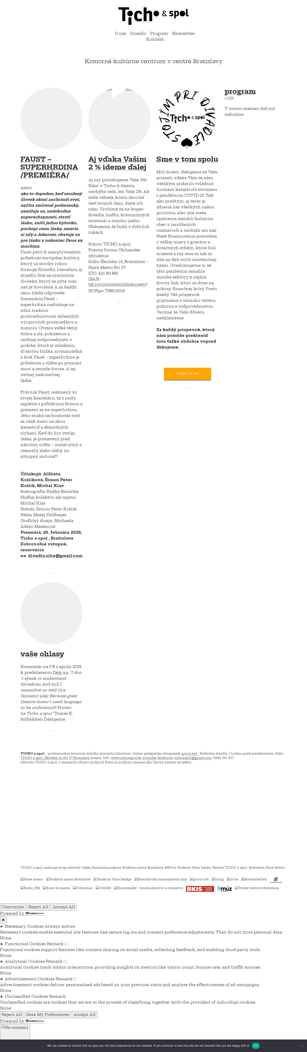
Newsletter (183, 33)
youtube (149, 758)
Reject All (38, 907)
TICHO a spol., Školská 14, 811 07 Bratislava (55, 758)
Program (159, 33)
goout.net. (190, 753)
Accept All (64, 907)
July (229, 97)
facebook (165, 758)
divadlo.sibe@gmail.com (55, 555)
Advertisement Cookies (30, 978)
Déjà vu (60, 672)
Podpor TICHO (187, 373)
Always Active (60, 926)
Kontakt (155, 39)
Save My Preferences (47, 1014)
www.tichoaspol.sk (126, 758)
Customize (13, 907)
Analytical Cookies (25, 961)
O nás (120, 33)
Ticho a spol (153, 16)
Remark (55, 943)
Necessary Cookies (24, 926)
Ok (256, 1045)
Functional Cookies (25, 943)
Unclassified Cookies (26, 996)
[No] (302, 1046)
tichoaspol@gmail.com (192, 758)
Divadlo (138, 33)
